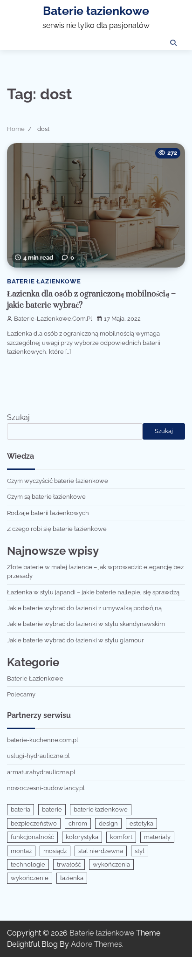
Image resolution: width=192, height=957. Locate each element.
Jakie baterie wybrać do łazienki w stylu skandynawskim (86, 623)
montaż (21, 850)
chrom (78, 823)
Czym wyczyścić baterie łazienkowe (57, 480)
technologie (28, 864)
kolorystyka (82, 836)
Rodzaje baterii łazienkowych (48, 512)
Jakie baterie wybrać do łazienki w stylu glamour (75, 640)
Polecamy (21, 694)
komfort (121, 836)
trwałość (69, 864)
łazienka (71, 877)
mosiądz (55, 850)
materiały (157, 836)
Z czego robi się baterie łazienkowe (57, 528)
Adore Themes (96, 944)
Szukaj (18, 417)
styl (139, 850)
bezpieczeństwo (34, 823)
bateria (20, 809)
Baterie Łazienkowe (44, 281)
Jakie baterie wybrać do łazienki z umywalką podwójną (84, 608)
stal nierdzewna (100, 850)
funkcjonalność (32, 836)
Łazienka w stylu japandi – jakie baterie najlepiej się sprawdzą (93, 592)
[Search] (173, 43)
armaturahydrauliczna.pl (41, 772)
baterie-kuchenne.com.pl (42, 740)
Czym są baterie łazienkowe (46, 496)
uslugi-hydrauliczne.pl (38, 755)
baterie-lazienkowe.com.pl (53, 318)
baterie (52, 809)
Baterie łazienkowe (96, 11)
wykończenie (29, 877)
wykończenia (111, 864)
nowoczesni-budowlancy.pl (46, 788)
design (108, 823)
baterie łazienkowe (101, 809)
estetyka (141, 823)
